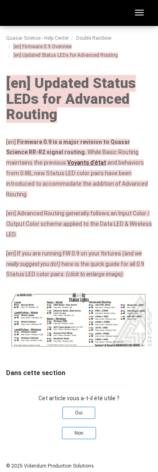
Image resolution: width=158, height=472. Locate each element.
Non (79, 433)
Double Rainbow (93, 38)
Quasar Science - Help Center (37, 38)
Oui (79, 413)
